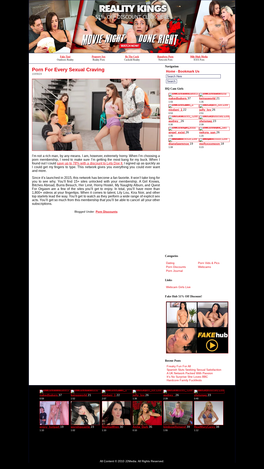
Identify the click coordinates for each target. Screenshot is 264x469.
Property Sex (98, 56)
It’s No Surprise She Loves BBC (187, 376)
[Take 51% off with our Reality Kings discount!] (132, 52)
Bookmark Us (188, 71)
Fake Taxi (65, 56)
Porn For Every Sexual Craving (68, 69)
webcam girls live (178, 287)
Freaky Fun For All (179, 366)
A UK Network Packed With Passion (190, 373)
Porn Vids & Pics (208, 263)
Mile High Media (199, 56)
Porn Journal (174, 270)
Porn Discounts (107, 211)
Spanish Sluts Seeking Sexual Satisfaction (194, 369)
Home (170, 71)
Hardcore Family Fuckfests (184, 380)
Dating (170, 263)
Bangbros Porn (165, 56)
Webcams (204, 267)
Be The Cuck (132, 56)
